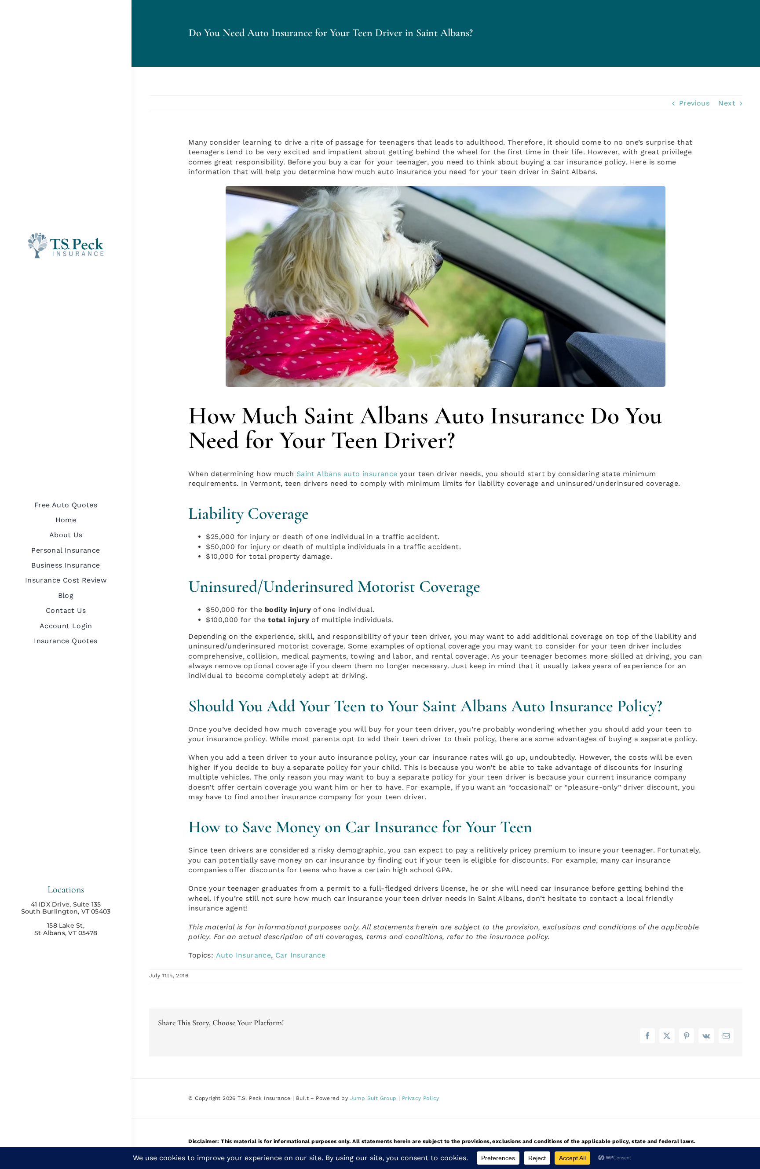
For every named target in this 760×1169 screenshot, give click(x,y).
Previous (694, 103)
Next (726, 103)
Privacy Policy (420, 1098)
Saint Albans (318, 474)
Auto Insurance (243, 955)
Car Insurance (300, 955)
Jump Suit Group (373, 1098)
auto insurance (369, 474)
